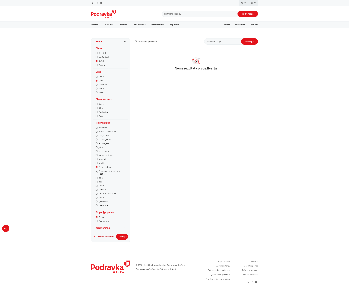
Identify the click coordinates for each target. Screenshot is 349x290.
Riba (101, 108)
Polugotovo (104, 221)
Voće (101, 116)
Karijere (254, 25)
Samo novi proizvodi (147, 41)
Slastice (102, 189)
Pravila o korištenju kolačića (218, 279)
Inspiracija (174, 25)
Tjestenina (104, 112)
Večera (102, 65)
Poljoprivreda (139, 25)
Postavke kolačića (250, 275)
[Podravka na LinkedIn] (93, 3)
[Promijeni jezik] (253, 3)
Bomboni (103, 127)
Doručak (102, 53)
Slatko (101, 92)
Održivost (108, 25)
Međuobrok (104, 57)
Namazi (102, 159)
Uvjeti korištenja (223, 266)
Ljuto (101, 80)
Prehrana (123, 25)
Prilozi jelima (105, 167)
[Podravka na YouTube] (101, 3)
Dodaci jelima (105, 139)
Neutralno (103, 84)
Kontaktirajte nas (250, 266)
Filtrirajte (122, 237)
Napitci (102, 163)
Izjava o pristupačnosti (220, 275)
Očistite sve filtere (105, 237)
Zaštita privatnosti (250, 270)
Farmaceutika (157, 25)
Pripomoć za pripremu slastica (109, 172)
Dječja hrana (105, 135)
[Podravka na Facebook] (97, 3)
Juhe (101, 147)
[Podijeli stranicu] (5, 228)
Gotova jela (104, 143)
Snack (101, 197)
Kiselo (101, 76)
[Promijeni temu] (243, 3)
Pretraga (249, 14)
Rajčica (102, 104)
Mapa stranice (223, 262)
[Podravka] (103, 17)
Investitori (240, 25)
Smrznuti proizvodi (108, 193)
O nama (94, 25)
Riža (101, 181)
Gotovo (102, 217)
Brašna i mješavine (108, 131)
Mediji (227, 25)
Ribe (101, 177)
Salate (101, 185)
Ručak (101, 61)
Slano (101, 88)
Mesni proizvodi (106, 155)
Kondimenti (104, 151)
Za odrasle (104, 205)
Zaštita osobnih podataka (219, 270)
